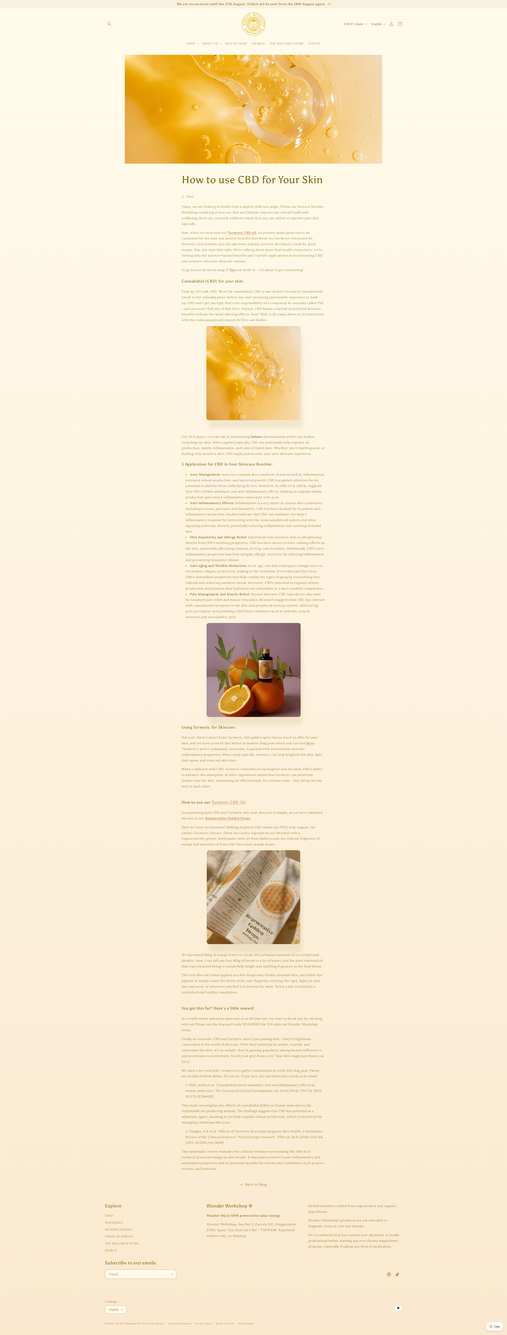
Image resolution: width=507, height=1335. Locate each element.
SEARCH (111, 1250)
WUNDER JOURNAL (119, 1229)
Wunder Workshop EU (128, 1323)
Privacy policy (203, 1323)
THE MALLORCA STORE (122, 1243)
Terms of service (225, 1323)
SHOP (109, 1215)
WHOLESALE (114, 1222)
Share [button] (190, 196)
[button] (109, 24)
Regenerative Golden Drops (227, 818)
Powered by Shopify (152, 1323)
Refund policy (247, 1323)
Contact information (179, 1323)
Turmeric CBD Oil (228, 802)
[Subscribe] (171, 1274)
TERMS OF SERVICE (119, 1236)
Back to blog (256, 1184)
